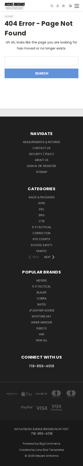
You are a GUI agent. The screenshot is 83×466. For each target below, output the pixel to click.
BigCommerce (49, 444)
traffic (41, 251)
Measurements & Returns (41, 142)
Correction (41, 233)
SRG (41, 215)
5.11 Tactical (41, 286)
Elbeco (41, 328)
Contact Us (41, 148)
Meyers (41, 280)
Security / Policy (41, 154)
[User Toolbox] (58, 6)
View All (41, 340)
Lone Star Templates (50, 450)
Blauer (42, 292)
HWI (41, 334)
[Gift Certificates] (63, 6)
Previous (7, 461)
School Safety (41, 245)
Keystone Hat (41, 316)
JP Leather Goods (41, 310)
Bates (41, 304)
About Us (41, 160)
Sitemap (41, 172)
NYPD (41, 203)
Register (49, 166)
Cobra (42, 298)
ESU (41, 209)
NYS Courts (41, 239)
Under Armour (41, 322)
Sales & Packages (42, 197)
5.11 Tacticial (41, 227)
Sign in (32, 166)
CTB (41, 221)
